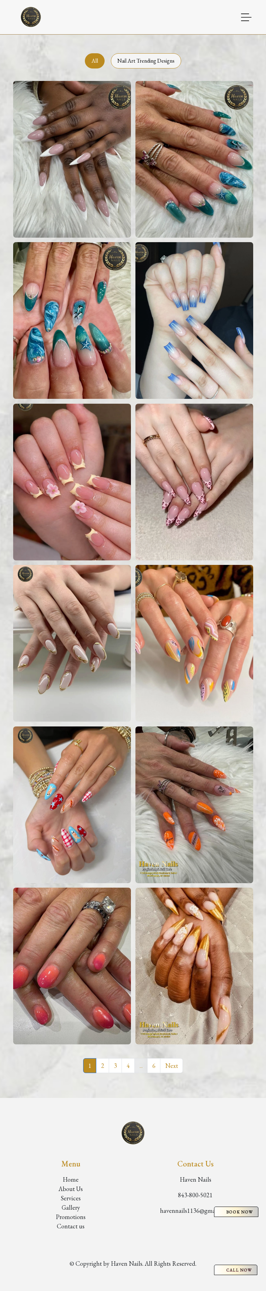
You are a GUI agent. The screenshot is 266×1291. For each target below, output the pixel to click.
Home (71, 1179)
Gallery (71, 1207)
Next (171, 1066)
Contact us (71, 1226)
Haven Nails (195, 1179)
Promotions (71, 1217)
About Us (71, 1189)
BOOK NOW (239, 1212)
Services (71, 1198)
